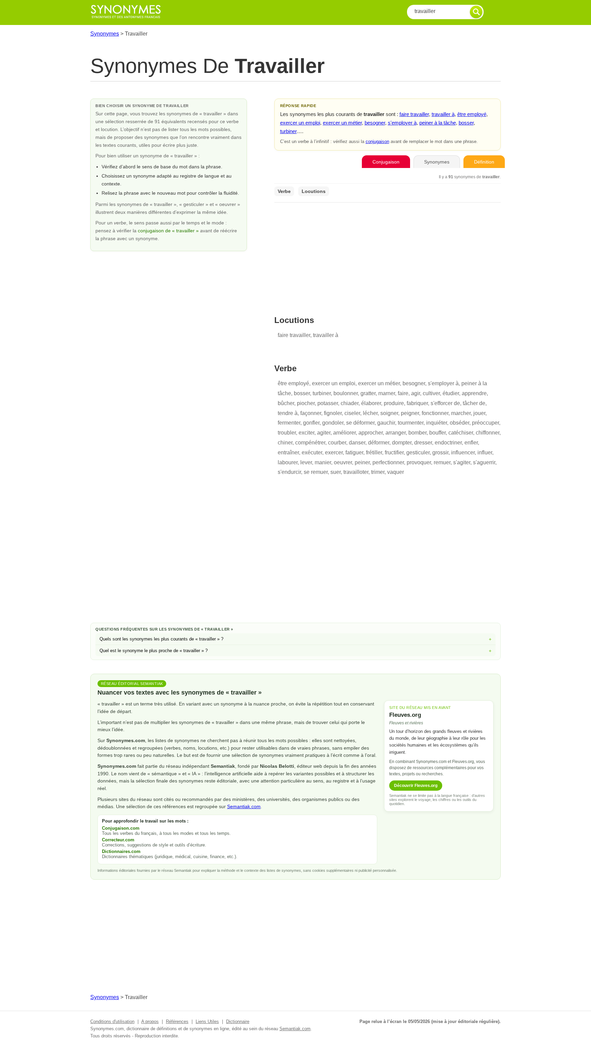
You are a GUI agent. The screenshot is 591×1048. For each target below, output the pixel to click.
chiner (285, 442)
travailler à (443, 114)
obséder (459, 423)
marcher (461, 413)
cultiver (431, 393)
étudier (451, 393)
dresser (423, 442)
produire (394, 403)
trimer (377, 472)
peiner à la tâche (437, 123)
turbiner (288, 131)
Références (177, 1021)
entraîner (288, 452)
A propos (150, 1021)
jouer (479, 413)
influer (484, 452)
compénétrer (310, 442)
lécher (370, 413)
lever (306, 462)
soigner (389, 413)
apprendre (474, 393)
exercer (334, 452)
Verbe (284, 191)
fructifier (394, 452)
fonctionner (435, 413)
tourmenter (410, 423)
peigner (410, 413)
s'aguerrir (484, 462)
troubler (287, 433)
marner (386, 393)
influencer (463, 452)
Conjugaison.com (121, 828)
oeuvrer (343, 462)
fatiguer (354, 452)
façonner (310, 413)
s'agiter (461, 462)
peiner (362, 462)
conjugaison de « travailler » (169, 230)
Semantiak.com (244, 806)
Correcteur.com (118, 839)
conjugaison (377, 141)
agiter (323, 433)
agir (415, 393)
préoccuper (485, 423)
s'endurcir (289, 472)
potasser (327, 403)
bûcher (286, 403)
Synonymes (104, 34)
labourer (288, 462)
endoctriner (448, 442)
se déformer (360, 423)
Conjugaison (385, 162)
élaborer (371, 403)
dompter (401, 442)
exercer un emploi (300, 123)
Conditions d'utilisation (112, 1021)
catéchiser (460, 433)
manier (323, 462)
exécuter (312, 452)
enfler (471, 442)
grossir (440, 452)
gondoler (332, 423)
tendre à (288, 413)
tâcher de (474, 403)
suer (335, 472)
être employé (471, 114)
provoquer (419, 462)
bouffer (437, 433)
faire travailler (414, 114)
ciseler (352, 413)
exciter (306, 433)
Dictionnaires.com (121, 851)
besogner (375, 123)
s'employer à (402, 123)
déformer (378, 442)
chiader (349, 403)
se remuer (316, 472)
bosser (466, 123)
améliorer (344, 433)
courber (337, 442)
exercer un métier (342, 123)
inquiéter (436, 423)
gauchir (386, 423)
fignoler (333, 413)
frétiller (374, 452)
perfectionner (388, 462)
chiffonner (487, 433)
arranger (395, 433)
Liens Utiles (207, 1021)
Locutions (314, 191)
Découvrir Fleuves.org (415, 785)
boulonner (345, 393)
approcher (370, 433)
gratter (368, 393)
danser (357, 442)
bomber (417, 433)
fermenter (289, 423)
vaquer (395, 472)
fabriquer (417, 403)
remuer (442, 462)
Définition (484, 162)
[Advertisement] (387, 254)
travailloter (355, 472)
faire (403, 393)
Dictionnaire (237, 1021)
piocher (306, 403)
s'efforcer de (445, 403)
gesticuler (418, 452)
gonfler (311, 423)
